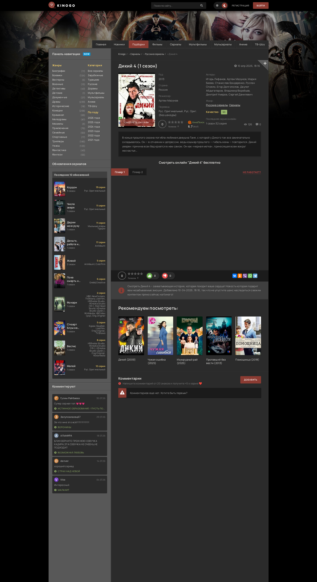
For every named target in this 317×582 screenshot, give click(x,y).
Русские (92, 84)
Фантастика (59, 150)
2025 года (94, 122)
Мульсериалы (223, 44)
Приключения (60, 128)
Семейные (58, 132)
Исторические (60, 106)
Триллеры (58, 141)
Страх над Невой (69, 471)
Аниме (243, 44)
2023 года (94, 131)
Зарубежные (95, 75)
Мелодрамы (59, 119)
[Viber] (245, 276)
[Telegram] (255, 276)
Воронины (64, 427)
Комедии (57, 110)
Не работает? (252, 172)
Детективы (58, 88)
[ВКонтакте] (234, 276)
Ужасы (56, 145)
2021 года (93, 139)
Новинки (119, 44)
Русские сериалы (217, 105)
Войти (261, 5)
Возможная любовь (71, 452)
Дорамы (93, 88)
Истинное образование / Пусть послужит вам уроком (81, 408)
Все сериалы (95, 70)
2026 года (94, 117)
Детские (57, 92)
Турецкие (93, 79)
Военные (57, 84)
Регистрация (240, 5)
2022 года (94, 135)
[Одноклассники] (240, 276)
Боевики (57, 75)
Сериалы (175, 44)
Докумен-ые (59, 97)
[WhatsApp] (250, 276)
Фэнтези (57, 154)
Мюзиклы (57, 123)
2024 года (94, 126)
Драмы (56, 101)
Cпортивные (59, 137)
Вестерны (58, 79)
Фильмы (157, 44)
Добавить (250, 379)
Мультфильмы (198, 44)
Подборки (138, 44)
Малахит (63, 490)
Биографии (58, 70)
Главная (101, 44)
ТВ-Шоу (260, 44)
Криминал (58, 115)
